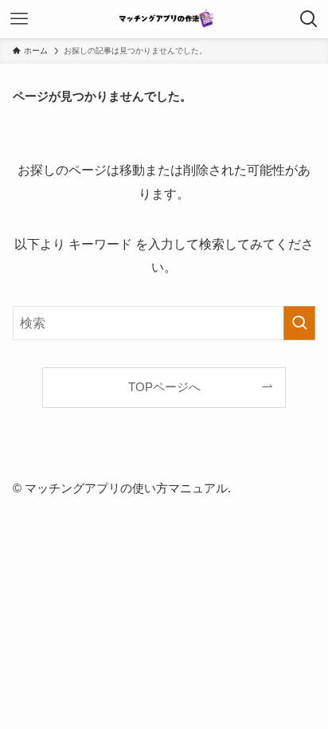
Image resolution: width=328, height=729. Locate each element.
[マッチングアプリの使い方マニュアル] (164, 19)
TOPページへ (164, 387)
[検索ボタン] (309, 19)
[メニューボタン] (19, 19)
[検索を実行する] (299, 323)
